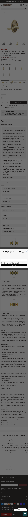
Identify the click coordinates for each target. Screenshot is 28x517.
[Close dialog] (27, 251)
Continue (14, 265)
